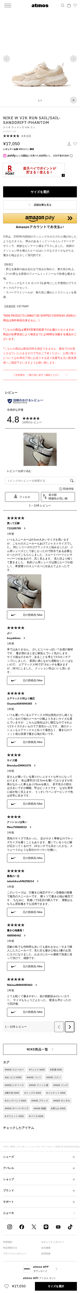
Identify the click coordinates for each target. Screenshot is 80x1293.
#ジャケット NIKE (55, 1092)
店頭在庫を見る (42, 204)
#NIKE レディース (14, 1085)
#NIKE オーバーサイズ (17, 1108)
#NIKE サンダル (61, 1100)
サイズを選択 (40, 192)
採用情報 (45, 1253)
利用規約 (7, 1241)
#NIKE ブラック (39, 1100)
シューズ (34, 1146)
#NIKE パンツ (34, 1077)
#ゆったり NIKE (13, 1077)
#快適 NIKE (56, 1069)
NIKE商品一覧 (37, 1049)
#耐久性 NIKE (12, 1092)
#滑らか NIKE (58, 1108)
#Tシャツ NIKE (37, 1069)
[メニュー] (7, 5)
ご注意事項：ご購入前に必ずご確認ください (36, 374)
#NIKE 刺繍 (40, 1108)
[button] (6, 58)
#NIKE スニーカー (14, 1069)
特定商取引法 (10, 1247)
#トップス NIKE (32, 1092)
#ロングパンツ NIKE (15, 1100)
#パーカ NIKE (36, 1116)
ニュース (8, 1213)
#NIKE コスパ (53, 1077)
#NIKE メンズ (60, 1085)
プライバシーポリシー (14, 1253)
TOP (5, 1146)
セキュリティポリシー (52, 1241)
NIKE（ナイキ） (18, 1146)
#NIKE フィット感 (38, 1085)
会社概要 (45, 1247)
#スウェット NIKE (14, 1116)
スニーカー (47, 1146)
